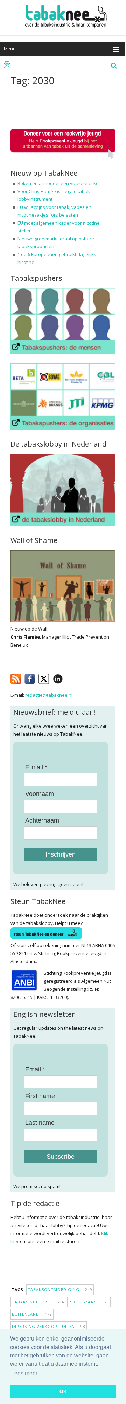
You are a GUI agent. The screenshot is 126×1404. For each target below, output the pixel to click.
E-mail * (36, 767)
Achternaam (42, 820)
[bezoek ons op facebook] (68, 677)
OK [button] (63, 1391)
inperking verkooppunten (48, 1326)
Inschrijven (61, 854)
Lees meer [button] (24, 1373)
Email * (35, 1069)
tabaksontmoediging (60, 1289)
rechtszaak (89, 1301)
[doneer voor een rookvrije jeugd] (62, 157)
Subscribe (61, 1156)
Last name (40, 1122)
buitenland (32, 1314)
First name (40, 1095)
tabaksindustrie (38, 1301)
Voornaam (39, 793)
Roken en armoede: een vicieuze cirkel (59, 183)
